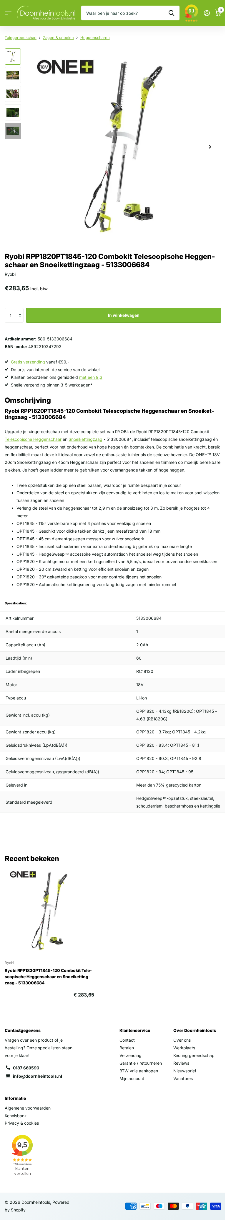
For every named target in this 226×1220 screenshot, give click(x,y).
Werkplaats (184, 1047)
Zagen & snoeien (58, 37)
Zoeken (171, 13)
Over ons (182, 1040)
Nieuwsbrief (184, 1070)
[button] (21, 310)
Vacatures (183, 1078)
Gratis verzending (28, 361)
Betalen (126, 1047)
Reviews (181, 1063)
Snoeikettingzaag (85, 439)
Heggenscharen (95, 37)
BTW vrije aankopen (138, 1070)
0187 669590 (26, 1067)
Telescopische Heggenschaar (33, 439)
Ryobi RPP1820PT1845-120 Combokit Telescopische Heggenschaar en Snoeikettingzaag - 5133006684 (48, 976)
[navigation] (13, 56)
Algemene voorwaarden (28, 1107)
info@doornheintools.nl (37, 1076)
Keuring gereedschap (194, 1055)
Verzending (130, 1055)
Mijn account (131, 1078)
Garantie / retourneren (140, 1063)
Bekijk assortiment (8, 13)
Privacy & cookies (22, 1123)
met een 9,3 (90, 377)
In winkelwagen (123, 315)
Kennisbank (16, 1115)
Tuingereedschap (20, 37)
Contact (127, 1040)
